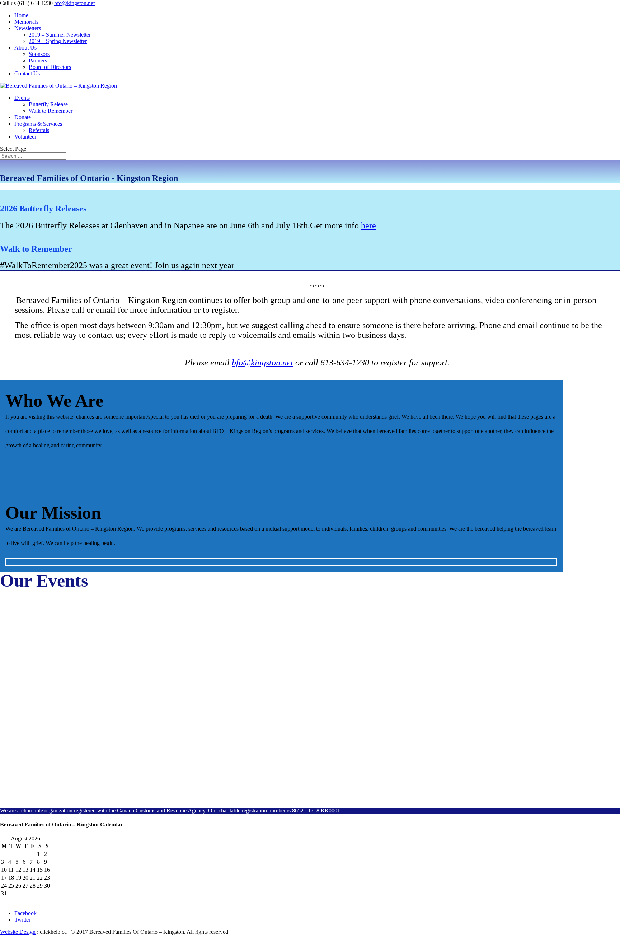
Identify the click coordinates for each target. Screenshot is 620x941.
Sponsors (39, 54)
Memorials (26, 22)
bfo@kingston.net (262, 362)
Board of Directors (50, 67)
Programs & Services (38, 124)
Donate (22, 117)
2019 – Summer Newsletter (60, 35)
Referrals (39, 130)
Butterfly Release (48, 104)
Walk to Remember (50, 111)
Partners (38, 60)
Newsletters (27, 28)
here (368, 225)
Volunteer (25, 137)
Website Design (18, 932)
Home (21, 15)
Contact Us (27, 73)
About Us (25, 48)
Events (22, 98)
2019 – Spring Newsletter (58, 41)
